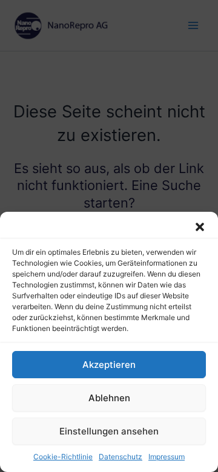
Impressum (166, 456)
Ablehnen (109, 398)
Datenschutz (120, 456)
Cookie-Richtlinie (63, 456)
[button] (200, 227)
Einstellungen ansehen (109, 431)
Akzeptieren (109, 364)
